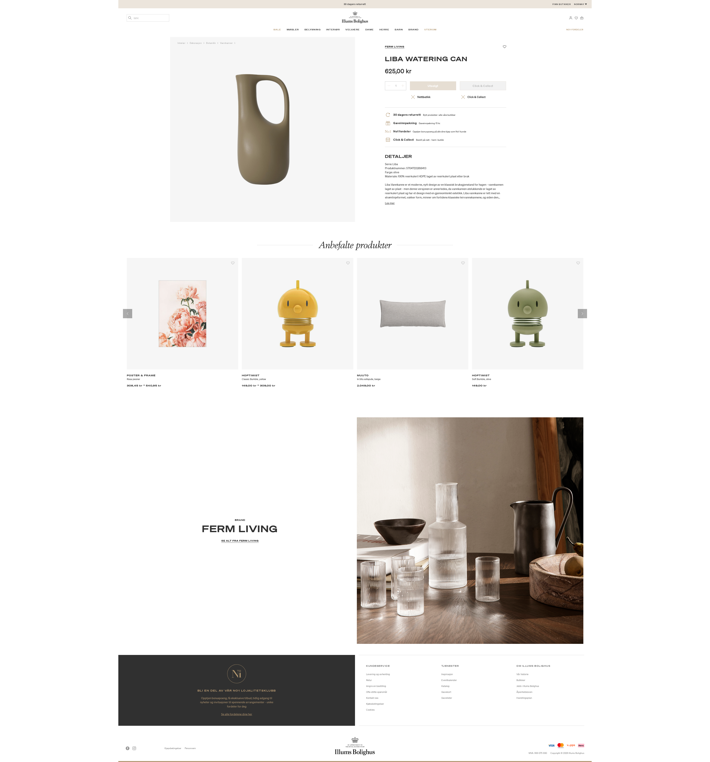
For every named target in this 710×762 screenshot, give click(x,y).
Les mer (390, 203)
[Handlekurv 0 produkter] (581, 17)
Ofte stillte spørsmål (376, 692)
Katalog (445, 686)
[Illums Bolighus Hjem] (355, 17)
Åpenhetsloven (524, 692)
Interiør (182, 43)
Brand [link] (413, 29)
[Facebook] (127, 748)
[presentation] (127, 313)
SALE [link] (277, 29)
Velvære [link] (352, 29)
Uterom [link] (430, 29)
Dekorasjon (196, 43)
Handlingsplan (524, 698)
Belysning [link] (313, 29)
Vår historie (522, 674)
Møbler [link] (293, 29)
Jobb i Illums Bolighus (527, 686)
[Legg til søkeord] (130, 18)
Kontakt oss (372, 698)
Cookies (370, 709)
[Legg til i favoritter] (232, 263)
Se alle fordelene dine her (236, 714)
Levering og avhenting (378, 674)
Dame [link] (369, 29)
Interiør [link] (333, 29)
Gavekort (446, 692)
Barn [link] (399, 29)
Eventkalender (449, 680)
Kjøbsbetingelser (375, 703)
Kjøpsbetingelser (173, 748)
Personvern (190, 748)
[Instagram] (134, 748)
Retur (369, 680)
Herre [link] (384, 29)
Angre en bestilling (376, 686)
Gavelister (446, 698)
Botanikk (211, 43)
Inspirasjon (447, 674)
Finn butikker (561, 4)
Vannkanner (226, 43)
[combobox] (148, 18)
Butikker (520, 680)
